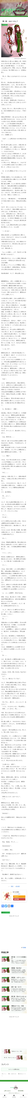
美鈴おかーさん (6, 912)
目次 (12, 886)
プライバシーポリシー (14, 1093)
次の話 (18, 886)
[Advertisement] (14, 931)
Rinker (19, 893)
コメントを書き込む (14, 1069)
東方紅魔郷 (16, 892)
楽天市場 (16, 899)
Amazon (16, 896)
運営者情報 (20, 1090)
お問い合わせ (7, 1090)
